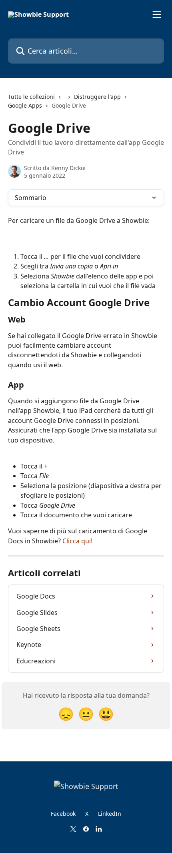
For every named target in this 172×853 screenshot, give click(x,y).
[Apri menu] (157, 14)
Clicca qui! (78, 541)
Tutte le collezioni (31, 96)
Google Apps (25, 105)
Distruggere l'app (97, 96)
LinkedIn (109, 813)
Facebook (63, 813)
